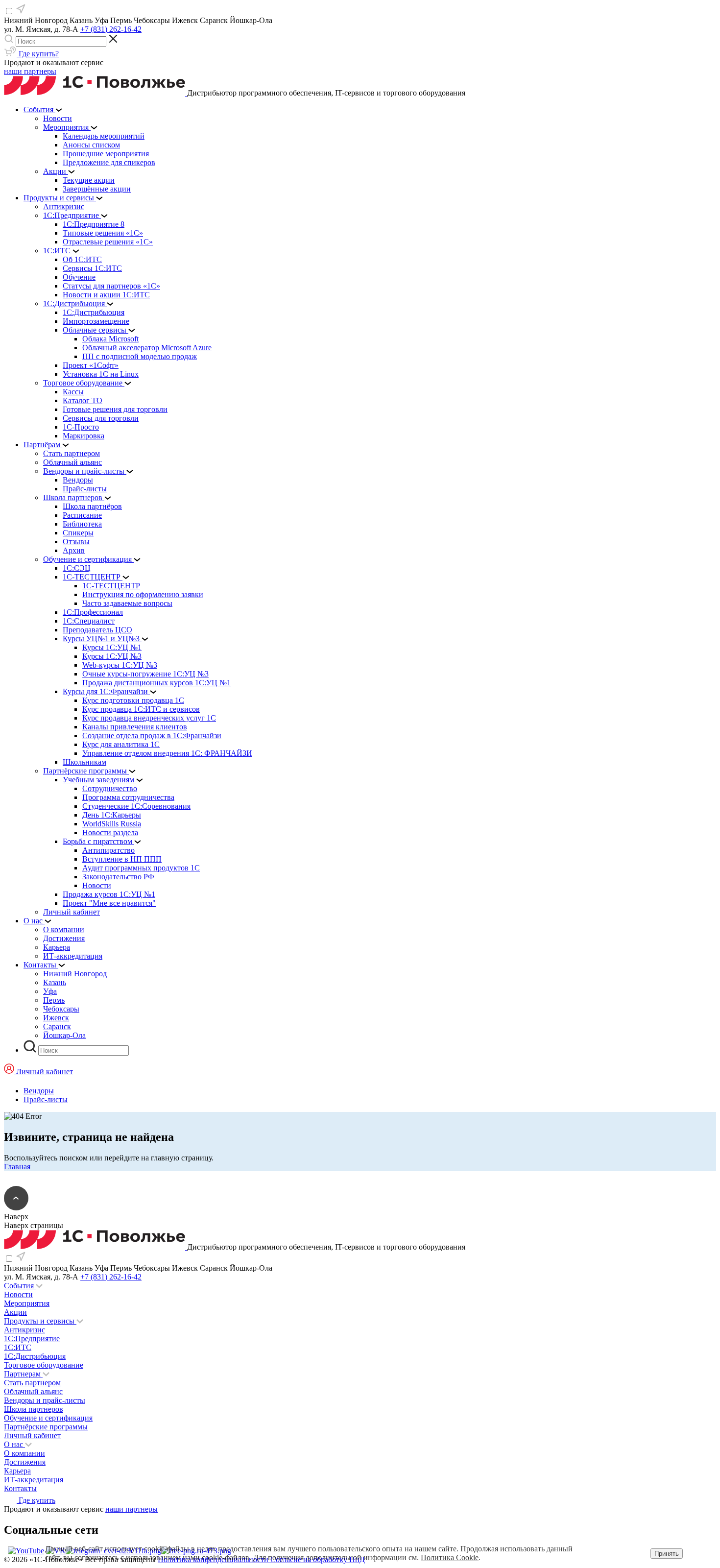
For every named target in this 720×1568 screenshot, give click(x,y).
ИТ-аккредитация (33, 1479)
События (20, 1285)
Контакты (20, 1488)
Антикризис (24, 1330)
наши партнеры (30, 71)
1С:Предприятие (32, 1338)
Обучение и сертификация (48, 1418)
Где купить (36, 1500)
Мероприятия (26, 1303)
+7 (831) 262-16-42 (111, 29)
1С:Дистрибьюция (35, 1356)
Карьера (17, 1471)
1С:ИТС (17, 1347)
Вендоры (39, 1090)
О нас (14, 1444)
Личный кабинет (32, 1435)
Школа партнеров (33, 1409)
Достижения (25, 1462)
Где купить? (38, 53)
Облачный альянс (33, 1391)
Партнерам (23, 1374)
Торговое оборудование (43, 1365)
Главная (17, 1166)
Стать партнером (32, 1382)
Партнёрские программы (46, 1427)
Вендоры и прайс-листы (44, 1400)
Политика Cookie (450, 1557)
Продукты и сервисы (40, 1321)
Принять (666, 1553)
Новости (18, 1294)
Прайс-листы (46, 1099)
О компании (24, 1453)
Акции (15, 1312)
